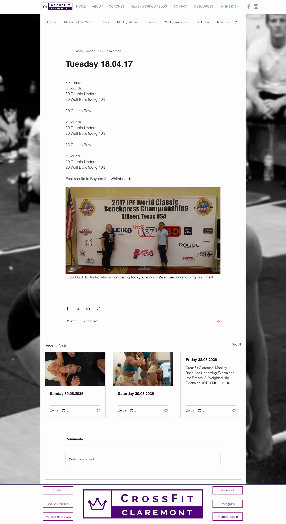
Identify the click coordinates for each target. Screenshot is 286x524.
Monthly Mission (128, 22)
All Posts (50, 22)
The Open (202, 22)
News (105, 22)
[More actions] (217, 50)
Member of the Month (78, 22)
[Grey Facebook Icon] (249, 6)
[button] (236, 22)
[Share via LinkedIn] (88, 308)
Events (151, 22)
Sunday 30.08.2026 (66, 393)
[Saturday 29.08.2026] (143, 369)
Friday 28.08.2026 (201, 359)
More (220, 22)
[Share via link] (98, 308)
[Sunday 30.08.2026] (75, 369)
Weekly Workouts (175, 22)
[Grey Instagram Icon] (256, 6)
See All (236, 344)
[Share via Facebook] (68, 308)
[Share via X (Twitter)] (78, 308)
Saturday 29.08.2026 (136, 393)
